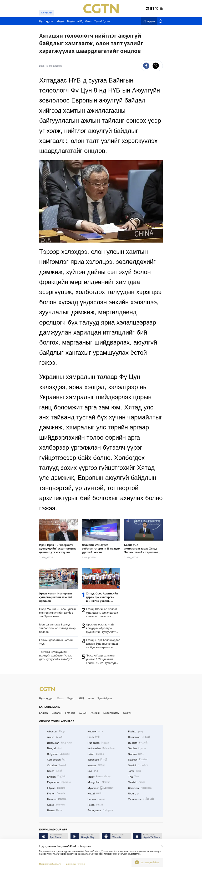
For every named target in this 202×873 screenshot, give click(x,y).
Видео (70, 698)
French (56, 793)
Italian (96, 754)
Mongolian (99, 782)
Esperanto (59, 782)
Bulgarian (58, 754)
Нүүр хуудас (46, 698)
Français (70, 713)
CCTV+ (127, 713)
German (57, 799)
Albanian (56, 731)
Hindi (93, 737)
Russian (138, 742)
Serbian (137, 748)
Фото (91, 698)
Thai (133, 776)
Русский (94, 713)
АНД (81, 698)
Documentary (111, 713)
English (43, 713)
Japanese (97, 759)
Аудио (151, 21)
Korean (96, 765)
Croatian (57, 765)
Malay (99, 776)
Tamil (134, 771)
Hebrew (95, 731)
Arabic (55, 737)
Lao (93, 771)
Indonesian (101, 748)
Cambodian (56, 759)
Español (56, 713)
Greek (56, 805)
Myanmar (101, 788)
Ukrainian (140, 788)
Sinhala (136, 754)
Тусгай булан (105, 698)
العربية (83, 713)
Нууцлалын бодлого (50, 864)
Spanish (138, 759)
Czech (54, 771)
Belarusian (59, 742)
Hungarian (98, 742)
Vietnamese (141, 799)
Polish (95, 805)
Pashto (135, 731)
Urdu (133, 793)
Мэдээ (60, 698)
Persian (96, 799)
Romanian (139, 737)
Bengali (54, 748)
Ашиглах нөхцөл (75, 864)
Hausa (54, 810)
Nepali (94, 793)
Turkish (136, 782)
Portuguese (100, 810)
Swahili (138, 765)
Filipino (56, 788)
